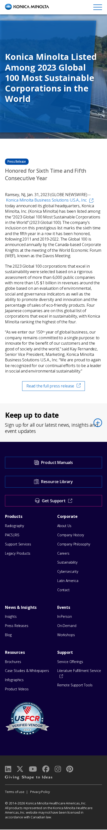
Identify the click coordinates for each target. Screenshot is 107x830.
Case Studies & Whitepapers (27, 670)
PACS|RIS (12, 535)
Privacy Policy (40, 791)
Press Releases (16, 625)
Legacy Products (17, 553)
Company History (70, 535)
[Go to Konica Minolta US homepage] (27, 7)
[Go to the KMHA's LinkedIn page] (8, 769)
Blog (8, 634)
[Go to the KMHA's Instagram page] (58, 769)
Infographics (14, 679)
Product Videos (16, 689)
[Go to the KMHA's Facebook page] (45, 769)
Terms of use (14, 791)
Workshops (66, 634)
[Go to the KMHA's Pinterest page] (69, 769)
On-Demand (66, 625)
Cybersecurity (67, 571)
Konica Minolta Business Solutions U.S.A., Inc (46, 200)
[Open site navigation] (97, 6)
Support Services (18, 544)
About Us (64, 525)
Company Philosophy (73, 544)
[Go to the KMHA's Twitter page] (20, 769)
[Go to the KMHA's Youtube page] (33, 769)
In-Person (64, 616)
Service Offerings (70, 661)
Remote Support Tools (74, 685)
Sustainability (67, 562)
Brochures (13, 661)
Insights (11, 616)
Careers (63, 553)
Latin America (67, 580)
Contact (63, 589)
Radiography (14, 525)
